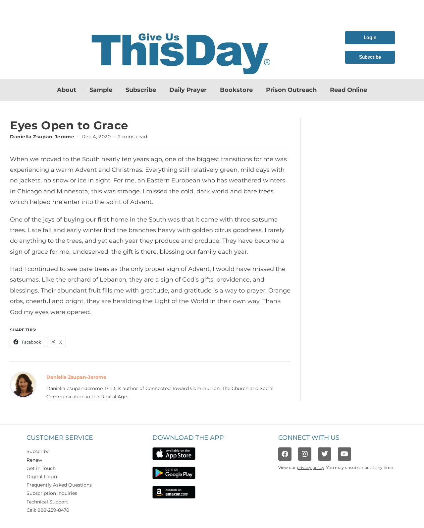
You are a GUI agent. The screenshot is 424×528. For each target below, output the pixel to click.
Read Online (348, 90)
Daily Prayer (188, 90)
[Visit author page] (23, 384)
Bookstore (236, 90)
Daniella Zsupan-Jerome (42, 137)
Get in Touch (41, 468)
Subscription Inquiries (51, 493)
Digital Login (41, 477)
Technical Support (47, 502)
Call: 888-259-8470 (47, 510)
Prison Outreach (291, 90)
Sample (100, 90)
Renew (34, 460)
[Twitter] (324, 454)
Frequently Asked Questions (59, 485)
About (66, 90)
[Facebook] (285, 454)
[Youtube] (344, 454)
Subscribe (141, 90)
